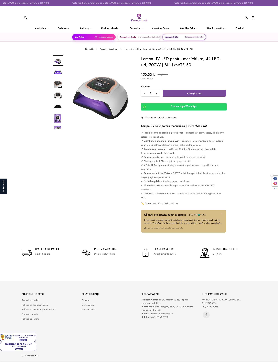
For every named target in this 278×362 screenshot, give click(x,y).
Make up (84, 28)
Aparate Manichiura (109, 49)
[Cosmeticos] (139, 18)
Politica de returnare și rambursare (38, 309)
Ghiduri (240, 28)
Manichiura (40, 28)
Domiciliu (89, 49)
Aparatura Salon (160, 28)
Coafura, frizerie (109, 28)
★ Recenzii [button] (3, 186)
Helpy (275, 188)
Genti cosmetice (215, 28)
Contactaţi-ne (88, 305)
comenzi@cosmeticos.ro (161, 313)
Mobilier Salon (187, 28)
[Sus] (272, 346)
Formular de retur (30, 314)
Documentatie (88, 309)
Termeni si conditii (30, 300)
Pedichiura (63, 28)
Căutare (85, 300)
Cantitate (145, 86)
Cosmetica (135, 28)
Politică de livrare (30, 318)
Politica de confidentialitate (35, 305)
